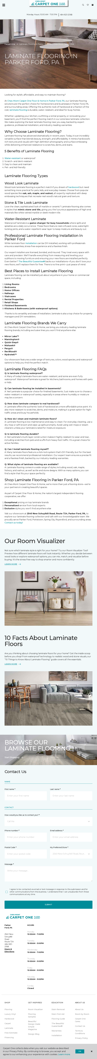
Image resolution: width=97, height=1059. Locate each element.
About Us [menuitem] (79, 1009)
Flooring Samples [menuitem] (32, 1015)
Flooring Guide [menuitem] (58, 1019)
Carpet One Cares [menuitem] (80, 1020)
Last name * (55, 789)
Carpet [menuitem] (8, 1023)
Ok (79, 1051)
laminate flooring (18, 110)
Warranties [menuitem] (57, 1031)
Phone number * (12, 830)
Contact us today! (14, 522)
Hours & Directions (9, 950)
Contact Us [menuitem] (80, 1026)
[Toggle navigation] (3, 5)
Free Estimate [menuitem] (11, 1033)
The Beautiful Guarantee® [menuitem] (58, 1024)
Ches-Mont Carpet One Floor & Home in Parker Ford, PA (36, 101)
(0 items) (92, 5)
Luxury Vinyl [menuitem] (10, 1014)
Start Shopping (12, 757)
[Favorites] (87, 5)
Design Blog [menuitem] (33, 1034)
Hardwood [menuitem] (9, 1019)
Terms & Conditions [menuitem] (80, 1032)
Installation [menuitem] (57, 1035)
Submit (48, 904)
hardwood (73, 187)
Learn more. (64, 1054)
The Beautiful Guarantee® (31, 261)
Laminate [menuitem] (9, 1028)
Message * (9, 864)
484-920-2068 (66, 15)
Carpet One (10, 44)
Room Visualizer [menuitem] (35, 1009)
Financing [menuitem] (9, 1037)
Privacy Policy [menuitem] (81, 1038)
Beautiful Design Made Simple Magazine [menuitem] (34, 1025)
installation (31, 243)
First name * (10, 789)
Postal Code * (10, 847)
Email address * (57, 830)
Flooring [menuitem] (8, 1009)
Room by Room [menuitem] (82, 1014)
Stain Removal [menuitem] (58, 1009)
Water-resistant (13, 158)
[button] (83, 5)
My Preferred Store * (59, 847)
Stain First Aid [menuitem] (58, 1014)
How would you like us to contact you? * (22, 815)
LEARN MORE (11, 564)
